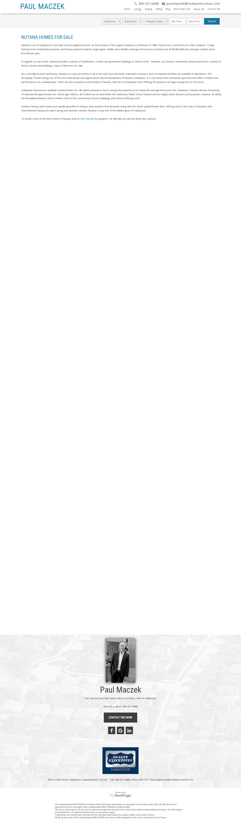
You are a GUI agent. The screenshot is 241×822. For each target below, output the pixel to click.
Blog (167, 8)
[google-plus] (120, 730)
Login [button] (52, 143)
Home (127, 8)
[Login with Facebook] (24, 145)
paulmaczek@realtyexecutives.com (39, 235)
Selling (158, 8)
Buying (148, 8)
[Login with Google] (30, 145)
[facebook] (111, 730)
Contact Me (214, 8)
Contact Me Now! (120, 717)
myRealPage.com (121, 795)
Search (212, 21)
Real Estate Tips (182, 8)
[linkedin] (129, 730)
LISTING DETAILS (31, 218)
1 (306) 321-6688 (30, 232)
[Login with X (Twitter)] (37, 145)
